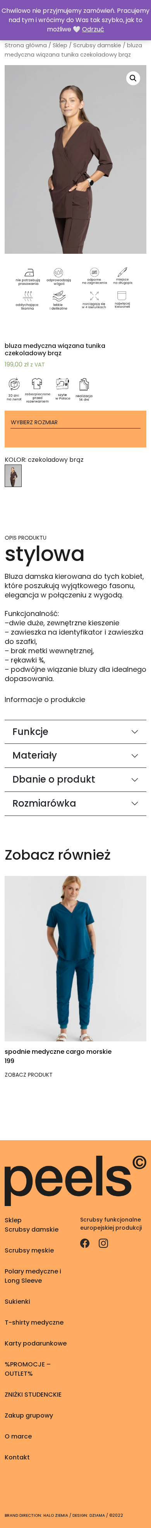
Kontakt (17, 1457)
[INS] (103, 1242)
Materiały (34, 755)
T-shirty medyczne (34, 1322)
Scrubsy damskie (97, 45)
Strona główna (26, 45)
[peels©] (75, 1180)
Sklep (60, 45)
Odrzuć (93, 29)
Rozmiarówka (44, 803)
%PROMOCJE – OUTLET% (28, 1369)
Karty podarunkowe (36, 1343)
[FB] (85, 1242)
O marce (18, 1436)
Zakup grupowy (29, 1415)
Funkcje (30, 731)
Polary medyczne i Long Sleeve (33, 1276)
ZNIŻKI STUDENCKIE (33, 1394)
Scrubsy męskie (29, 1250)
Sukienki (17, 1301)
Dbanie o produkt (53, 779)
